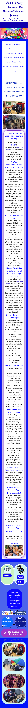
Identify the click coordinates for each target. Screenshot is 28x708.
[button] (14, 25)
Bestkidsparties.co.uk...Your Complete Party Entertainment (14, 640)
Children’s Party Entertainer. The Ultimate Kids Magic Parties (14, 9)
